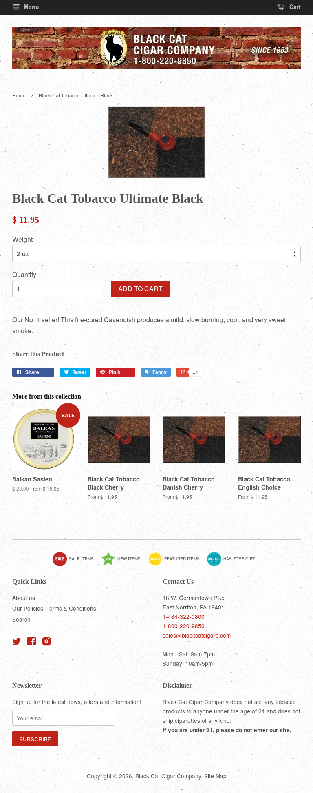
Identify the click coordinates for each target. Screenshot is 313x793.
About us (23, 598)
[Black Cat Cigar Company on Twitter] (16, 642)
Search (21, 619)
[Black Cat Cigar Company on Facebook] (31, 642)
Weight (22, 239)
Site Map (215, 776)
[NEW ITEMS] (124, 564)
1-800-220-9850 (184, 626)
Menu (30, 6)
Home (19, 95)
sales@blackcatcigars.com (197, 635)
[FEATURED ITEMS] (177, 564)
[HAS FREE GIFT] (234, 564)
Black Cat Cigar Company (168, 776)
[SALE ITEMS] (76, 564)
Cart (294, 6)
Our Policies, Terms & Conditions (54, 608)
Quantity (24, 274)
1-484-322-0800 (184, 616)
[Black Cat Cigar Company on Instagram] (46, 642)
